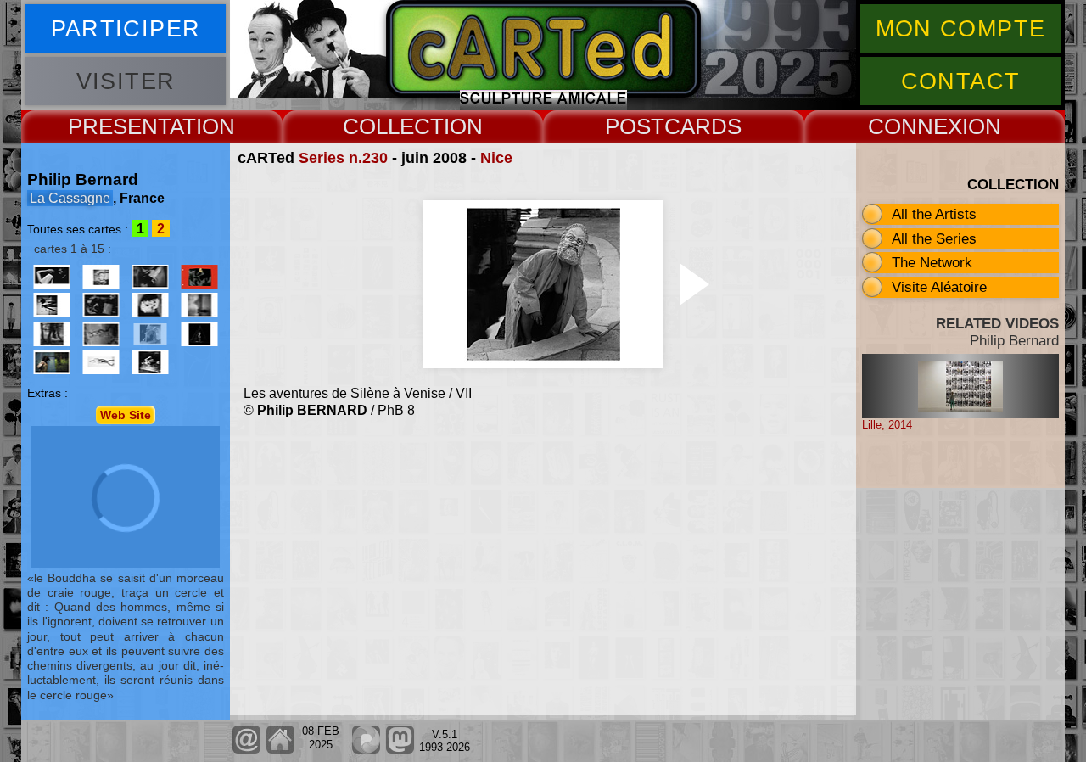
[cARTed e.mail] (246, 749)
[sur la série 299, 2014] (150, 362)
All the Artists (934, 213)
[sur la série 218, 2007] (101, 334)
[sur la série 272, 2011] (51, 362)
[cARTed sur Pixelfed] (366, 749)
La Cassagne (70, 198)
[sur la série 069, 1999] (150, 277)
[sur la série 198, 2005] (51, 334)
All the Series (934, 238)
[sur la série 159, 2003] (150, 305)
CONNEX (915, 126)
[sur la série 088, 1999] (199, 277)
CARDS (703, 126)
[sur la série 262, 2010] (199, 334)
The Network (932, 262)
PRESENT (119, 126)
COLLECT (393, 126)
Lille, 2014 (887, 424)
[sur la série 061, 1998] (101, 277)
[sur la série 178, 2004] (199, 305)
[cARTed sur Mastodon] (400, 749)
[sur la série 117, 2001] (51, 305)
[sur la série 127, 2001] (101, 305)
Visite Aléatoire (939, 286)
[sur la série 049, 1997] (51, 277)
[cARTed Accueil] (279, 749)
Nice (496, 157)
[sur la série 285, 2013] (101, 362)
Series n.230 (343, 157)
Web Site (125, 415)
